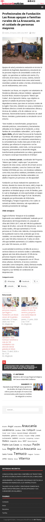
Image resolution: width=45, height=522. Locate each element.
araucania (17, 426)
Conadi (38, 430)
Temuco (20, 453)
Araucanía (29, 426)
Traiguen (30, 454)
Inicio (4, 505)
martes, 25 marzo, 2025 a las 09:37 (16, 33)
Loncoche (22, 438)
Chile (24, 430)
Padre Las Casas (10, 444)
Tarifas (4, 513)
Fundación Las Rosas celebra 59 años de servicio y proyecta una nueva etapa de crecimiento (29, 312)
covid (8, 433)
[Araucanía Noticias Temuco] (22, 3)
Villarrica (24, 458)
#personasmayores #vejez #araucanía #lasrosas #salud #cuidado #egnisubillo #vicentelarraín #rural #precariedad (20, 367)
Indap (32, 436)
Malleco (5, 441)
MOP (25, 441)
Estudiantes (6, 436)
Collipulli (31, 430)
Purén (4, 449)
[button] (41, 7)
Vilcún (16, 459)
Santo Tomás (7, 454)
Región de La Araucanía (21, 449)
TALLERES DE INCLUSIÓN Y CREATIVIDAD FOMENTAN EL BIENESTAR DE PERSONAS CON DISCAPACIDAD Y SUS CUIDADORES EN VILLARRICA (20, 488)
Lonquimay (29, 438)
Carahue (18, 430)
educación (32, 433)
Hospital (27, 435)
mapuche (13, 441)
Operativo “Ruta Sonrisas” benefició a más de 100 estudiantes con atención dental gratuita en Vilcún (10, 343)
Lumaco (36, 438)
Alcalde (4, 426)
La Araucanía (6, 438)
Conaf (4, 433)
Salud (39, 449)
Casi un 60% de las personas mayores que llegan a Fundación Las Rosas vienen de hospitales (10, 312)
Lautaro (15, 438)
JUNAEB (37, 435)
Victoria (10, 459)
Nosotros (5, 509)
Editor (33, 33)
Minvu (20, 441)
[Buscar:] (22, 410)
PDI (21, 445)
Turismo (36, 454)
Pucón (36, 444)
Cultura (13, 433)
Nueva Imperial (32, 441)
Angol (10, 426)
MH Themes (38, 520)
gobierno (14, 435)
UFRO (4, 459)
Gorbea (20, 435)
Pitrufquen (27, 445)
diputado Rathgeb (22, 433)
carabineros (8, 430)
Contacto (5, 502)
